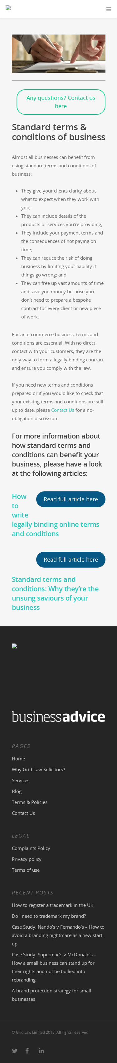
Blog (17, 791)
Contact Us (62, 410)
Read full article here (71, 499)
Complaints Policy (31, 848)
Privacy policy (26, 859)
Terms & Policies (29, 802)
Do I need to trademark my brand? (49, 916)
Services (20, 780)
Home (18, 758)
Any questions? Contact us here (61, 102)
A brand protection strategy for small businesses (51, 994)
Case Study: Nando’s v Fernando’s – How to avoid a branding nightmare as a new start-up (58, 935)
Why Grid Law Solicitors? (38, 769)
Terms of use (26, 870)
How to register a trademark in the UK (52, 905)
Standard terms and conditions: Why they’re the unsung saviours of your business (55, 593)
